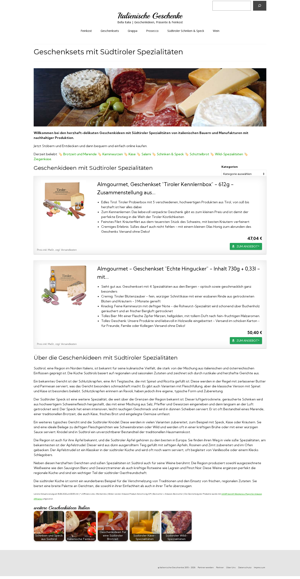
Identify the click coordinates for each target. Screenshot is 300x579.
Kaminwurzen (112, 154)
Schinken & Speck (171, 154)
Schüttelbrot (199, 154)
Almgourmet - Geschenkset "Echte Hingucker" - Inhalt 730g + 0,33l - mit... (178, 272)
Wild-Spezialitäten (229, 154)
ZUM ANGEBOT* (248, 246)
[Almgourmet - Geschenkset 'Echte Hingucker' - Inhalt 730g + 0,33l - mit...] (63, 285)
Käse (132, 154)
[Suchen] (259, 6)
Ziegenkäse (42, 159)
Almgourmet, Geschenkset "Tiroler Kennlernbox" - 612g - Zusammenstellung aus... (165, 188)
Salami (146, 154)
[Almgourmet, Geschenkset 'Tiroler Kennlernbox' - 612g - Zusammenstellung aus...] (63, 200)
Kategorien (229, 167)
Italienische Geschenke (150, 16)
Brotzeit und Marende (80, 154)
